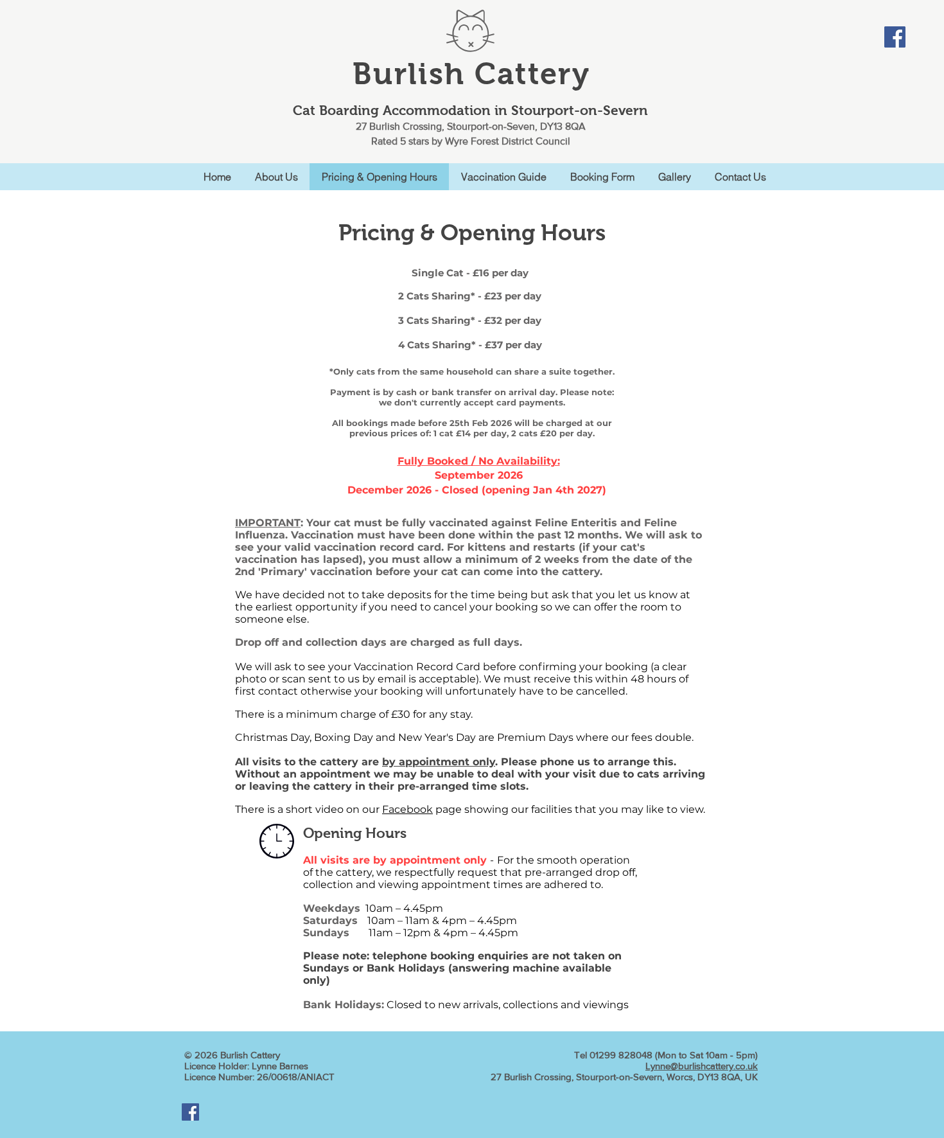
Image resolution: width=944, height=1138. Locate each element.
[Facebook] (894, 37)
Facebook (407, 809)
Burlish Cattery (471, 74)
